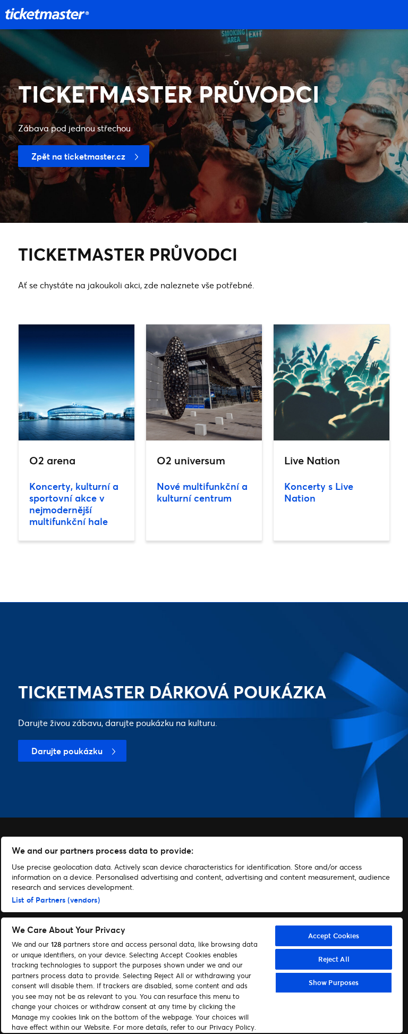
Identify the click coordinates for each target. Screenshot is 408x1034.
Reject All (334, 959)
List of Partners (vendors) (56, 900)
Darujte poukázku (67, 750)
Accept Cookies (334, 935)
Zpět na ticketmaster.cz (78, 156)
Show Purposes (334, 982)
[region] (202, 935)
